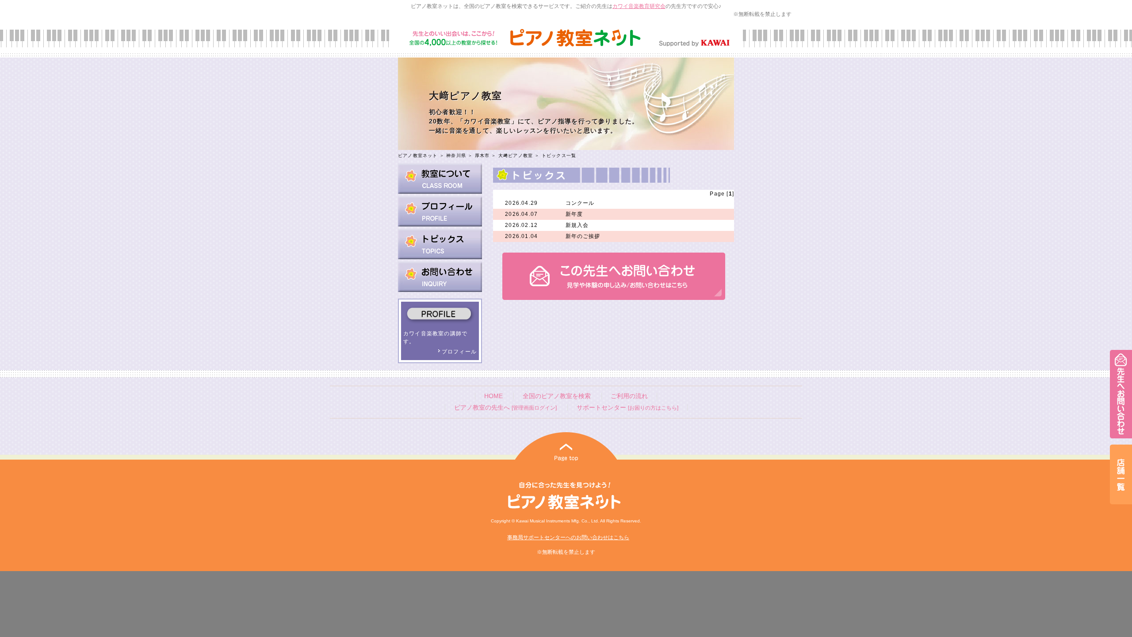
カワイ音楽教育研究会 (638, 6)
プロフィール (459, 352)
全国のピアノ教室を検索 (557, 396)
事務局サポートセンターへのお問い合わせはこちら (568, 537)
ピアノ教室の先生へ (505, 407)
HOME (493, 396)
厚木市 (482, 155)
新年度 (574, 214)
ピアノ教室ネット (418, 155)
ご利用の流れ (629, 396)
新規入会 (577, 225)
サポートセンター (627, 407)
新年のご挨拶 (583, 236)
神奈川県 (456, 155)
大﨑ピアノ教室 (515, 155)
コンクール (580, 203)
